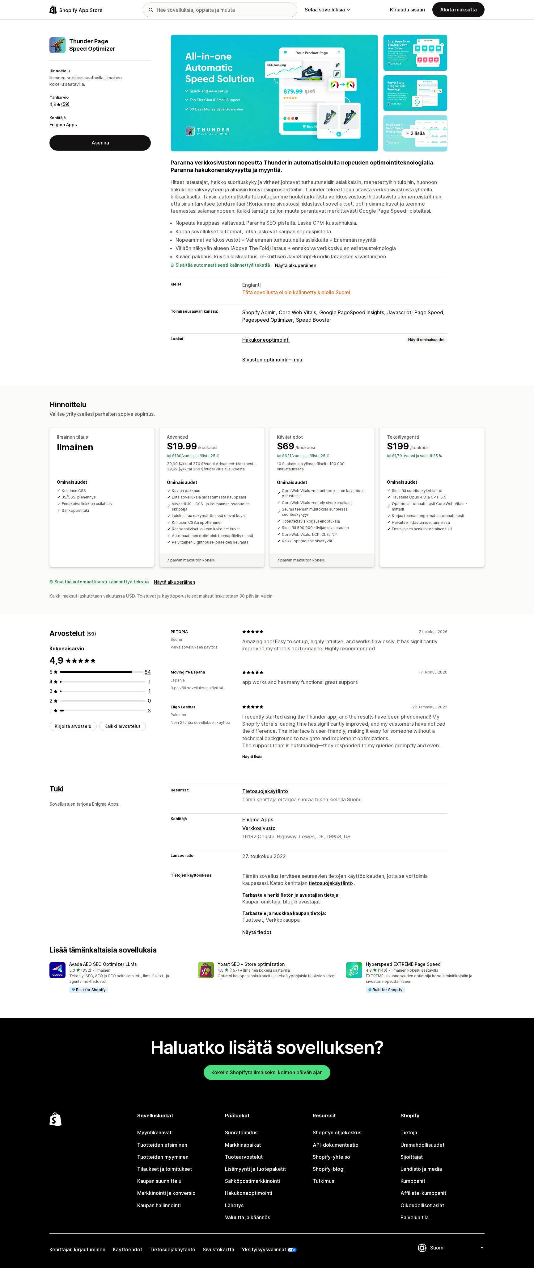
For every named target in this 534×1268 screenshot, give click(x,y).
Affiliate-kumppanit (423, 1193)
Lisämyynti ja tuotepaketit (255, 1169)
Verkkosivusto (259, 828)
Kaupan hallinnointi (159, 1205)
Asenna (100, 143)
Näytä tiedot (256, 932)
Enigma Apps (63, 124)
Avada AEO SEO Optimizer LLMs (103, 964)
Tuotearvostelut (244, 1157)
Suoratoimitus (241, 1132)
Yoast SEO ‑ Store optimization (251, 964)
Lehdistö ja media (421, 1169)
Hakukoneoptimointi (266, 340)
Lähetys (234, 1205)
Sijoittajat (411, 1157)
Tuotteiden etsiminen (162, 1145)
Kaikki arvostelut (122, 726)
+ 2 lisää (415, 133)
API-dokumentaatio (335, 1145)
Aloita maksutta (458, 9)
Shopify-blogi (329, 1169)
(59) (65, 104)
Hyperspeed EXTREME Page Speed (403, 964)
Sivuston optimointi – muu (272, 360)
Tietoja (408, 1132)
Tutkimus (323, 1181)
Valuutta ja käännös (247, 1217)
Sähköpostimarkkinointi (252, 1181)
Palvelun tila (414, 1217)
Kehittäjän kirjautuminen (77, 1249)
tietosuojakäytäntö (331, 883)
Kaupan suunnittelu (159, 1181)
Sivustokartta (218, 1249)
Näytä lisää (252, 756)
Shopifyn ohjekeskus (337, 1132)
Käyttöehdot (127, 1249)
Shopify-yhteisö (331, 1157)
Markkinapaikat (243, 1145)
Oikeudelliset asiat (422, 1205)
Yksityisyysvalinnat (264, 1249)
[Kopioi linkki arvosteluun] (191, 631)
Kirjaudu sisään (407, 9)
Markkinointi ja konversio (166, 1193)
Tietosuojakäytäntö (265, 791)
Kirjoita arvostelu (73, 726)
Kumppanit (412, 1181)
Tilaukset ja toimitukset (164, 1169)
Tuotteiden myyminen (163, 1157)
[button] (118, 978)
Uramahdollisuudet (422, 1145)
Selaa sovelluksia (325, 9)
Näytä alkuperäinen (295, 265)
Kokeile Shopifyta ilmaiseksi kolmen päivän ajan (267, 1072)
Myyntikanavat (154, 1132)
